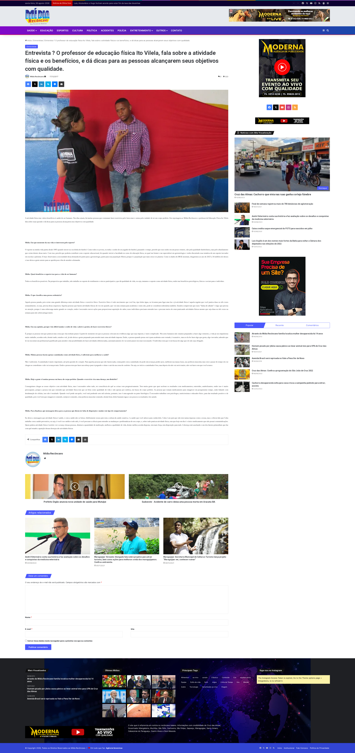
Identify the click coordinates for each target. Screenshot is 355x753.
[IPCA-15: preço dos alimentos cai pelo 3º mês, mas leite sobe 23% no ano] (114, 681)
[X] (35, 84)
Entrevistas (38, 40)
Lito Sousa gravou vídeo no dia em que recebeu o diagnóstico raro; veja (105, 3)
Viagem (224, 687)
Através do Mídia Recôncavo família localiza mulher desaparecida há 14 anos (287, 334)
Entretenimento (140, 30)
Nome (28, 617)
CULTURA (77, 30)
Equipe (183, 682)
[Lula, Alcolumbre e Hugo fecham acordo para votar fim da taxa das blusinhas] (139, 681)
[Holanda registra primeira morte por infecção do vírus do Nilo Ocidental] (139, 710)
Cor (234, 677)
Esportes (62, 30)
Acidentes (107, 30)
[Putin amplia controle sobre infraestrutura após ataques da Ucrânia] (163, 696)
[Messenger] (55, 84)
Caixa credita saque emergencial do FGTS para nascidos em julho (282, 228)
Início (29, 40)
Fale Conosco (302, 748)
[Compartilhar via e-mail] (61, 84)
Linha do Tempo (226, 682)
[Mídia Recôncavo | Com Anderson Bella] (37, 16)
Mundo (246, 682)
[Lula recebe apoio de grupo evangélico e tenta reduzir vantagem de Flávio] (114, 696)
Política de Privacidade (319, 748)
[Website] (45, 458)
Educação (46, 30)
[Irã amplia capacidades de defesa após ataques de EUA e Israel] (114, 710)
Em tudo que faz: (106, 748)
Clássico (214, 677)
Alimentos (185, 677)
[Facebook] (28, 84)
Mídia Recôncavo (37, 76)
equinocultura (245, 677)
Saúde (31, 30)
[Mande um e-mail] (45, 76)
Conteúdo (226, 677)
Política (92, 30)
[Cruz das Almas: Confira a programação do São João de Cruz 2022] (242, 374)
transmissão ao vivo (209, 687)
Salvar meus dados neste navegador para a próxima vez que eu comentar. (60, 641)
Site (132, 629)
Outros (161, 30)
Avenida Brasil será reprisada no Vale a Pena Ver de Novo (278, 358)
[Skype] (48, 84)
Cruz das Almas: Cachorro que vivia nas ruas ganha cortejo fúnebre (272, 194)
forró (206, 682)
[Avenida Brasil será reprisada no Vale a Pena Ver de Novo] (242, 362)
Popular (249, 325)
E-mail (28, 629)
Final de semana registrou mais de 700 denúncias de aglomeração (282, 204)
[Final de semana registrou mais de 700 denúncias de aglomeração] (242, 207)
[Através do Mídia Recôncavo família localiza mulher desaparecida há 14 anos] (242, 337)
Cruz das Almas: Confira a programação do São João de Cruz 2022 (282, 371)
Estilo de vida (195, 682)
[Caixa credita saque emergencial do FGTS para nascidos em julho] (242, 232)
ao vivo (195, 677)
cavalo (204, 677)
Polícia (122, 30)
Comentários (312, 325)
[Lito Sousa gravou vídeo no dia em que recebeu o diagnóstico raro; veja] (163, 681)
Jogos (214, 682)
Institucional (289, 748)
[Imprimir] (85, 439)
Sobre (183, 687)
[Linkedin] (41, 84)
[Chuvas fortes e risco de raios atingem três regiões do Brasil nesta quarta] (163, 710)
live (238, 682)
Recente (280, 325)
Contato (176, 30)
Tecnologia (194, 687)
